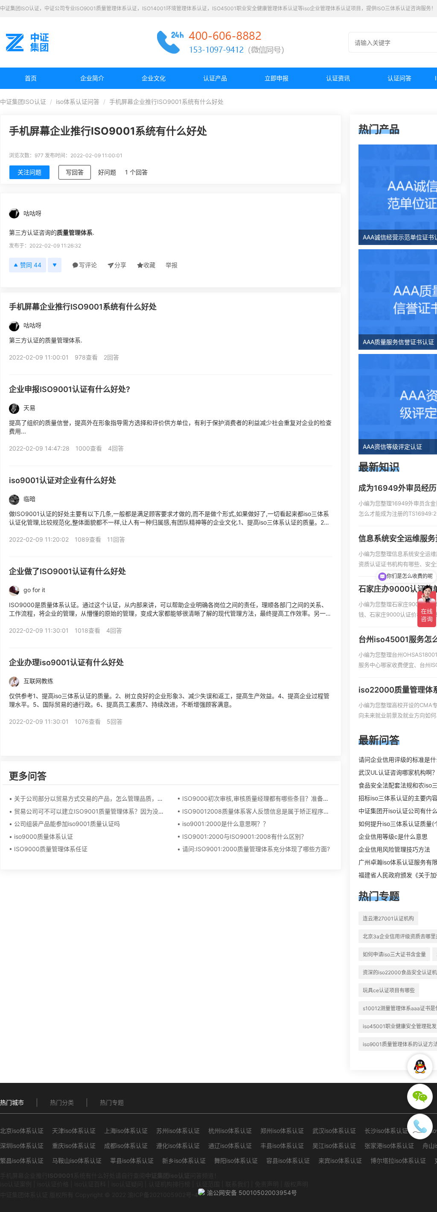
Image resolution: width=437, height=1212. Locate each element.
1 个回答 (136, 172)
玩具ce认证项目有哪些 (389, 990)
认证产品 (215, 78)
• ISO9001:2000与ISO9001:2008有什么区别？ (242, 836)
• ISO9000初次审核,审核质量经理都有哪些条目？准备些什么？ (262, 798)
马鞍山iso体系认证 (77, 1160)
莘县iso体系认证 (132, 1160)
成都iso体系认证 (126, 1145)
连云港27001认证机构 (388, 918)
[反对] (54, 265)
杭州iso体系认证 (230, 1130)
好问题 (107, 172)
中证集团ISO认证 (23, 101)
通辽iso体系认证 (230, 1145)
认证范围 (208, 1184)
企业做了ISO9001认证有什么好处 (67, 571)
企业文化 (154, 78)
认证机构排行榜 (169, 1184)
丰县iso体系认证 (282, 1145)
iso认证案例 (16, 1184)
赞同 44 (30, 264)
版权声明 (296, 1184)
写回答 (75, 172)
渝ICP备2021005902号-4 (163, 1194)
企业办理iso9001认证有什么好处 (66, 662)
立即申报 (276, 78)
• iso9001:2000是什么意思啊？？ (223, 823)
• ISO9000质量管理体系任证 (48, 848)
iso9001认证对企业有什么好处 (62, 480)
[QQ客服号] (420, 1066)
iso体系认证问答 (77, 101)
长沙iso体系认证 (386, 1130)
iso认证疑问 (127, 1184)
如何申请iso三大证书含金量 (394, 954)
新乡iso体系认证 (184, 1160)
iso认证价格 (53, 1184)
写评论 (88, 264)
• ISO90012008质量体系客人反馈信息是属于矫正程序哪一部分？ (265, 811)
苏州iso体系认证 (178, 1130)
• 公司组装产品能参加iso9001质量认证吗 (64, 823)
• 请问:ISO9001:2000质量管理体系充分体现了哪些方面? (253, 848)
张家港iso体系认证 (389, 1145)
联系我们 (237, 1184)
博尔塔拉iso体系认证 (398, 1160)
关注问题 (29, 172)
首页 (31, 78)
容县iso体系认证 (288, 1160)
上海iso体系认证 (126, 1130)
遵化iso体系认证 (178, 1145)
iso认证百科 (90, 1184)
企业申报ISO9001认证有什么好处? (69, 389)
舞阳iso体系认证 (236, 1160)
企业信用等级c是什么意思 (393, 836)
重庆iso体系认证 (74, 1145)
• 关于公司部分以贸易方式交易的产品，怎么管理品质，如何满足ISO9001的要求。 (119, 798)
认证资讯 (338, 78)
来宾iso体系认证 (340, 1160)
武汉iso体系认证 (334, 1130)
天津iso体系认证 (74, 1130)
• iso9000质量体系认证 (41, 836)
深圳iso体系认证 (22, 1145)
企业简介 (92, 78)
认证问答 (399, 78)
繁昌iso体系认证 (22, 1160)
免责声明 (267, 1184)
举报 (172, 264)
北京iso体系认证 (22, 1130)
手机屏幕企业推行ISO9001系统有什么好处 (83, 306)
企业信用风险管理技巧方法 (394, 849)
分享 (120, 264)
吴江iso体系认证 (334, 1145)
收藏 (149, 264)
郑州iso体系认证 (282, 1130)
